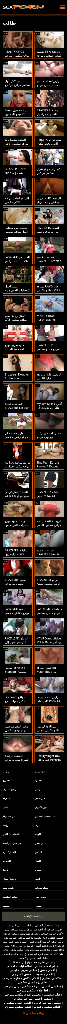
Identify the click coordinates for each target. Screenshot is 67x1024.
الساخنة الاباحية (33, 916)
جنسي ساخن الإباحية (50, 929)
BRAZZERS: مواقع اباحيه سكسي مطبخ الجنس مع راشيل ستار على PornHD (48, 585)
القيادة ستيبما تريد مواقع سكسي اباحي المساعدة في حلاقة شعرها (16, 145)
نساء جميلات (41, 887)
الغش (38, 861)
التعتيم (6, 905)
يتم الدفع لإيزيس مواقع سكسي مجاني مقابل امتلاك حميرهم (49, 730)
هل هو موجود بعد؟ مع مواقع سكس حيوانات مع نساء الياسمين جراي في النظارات (17, 468)
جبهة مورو (40, 771)
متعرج (38, 870)
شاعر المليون (10, 896)
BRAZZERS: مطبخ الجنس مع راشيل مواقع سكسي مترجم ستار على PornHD (49, 116)
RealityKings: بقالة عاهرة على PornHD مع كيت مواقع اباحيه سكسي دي (49, 761)
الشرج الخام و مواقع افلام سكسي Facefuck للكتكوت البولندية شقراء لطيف (17, 204)
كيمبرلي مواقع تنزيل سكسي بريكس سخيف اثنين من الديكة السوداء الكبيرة (49, 175)
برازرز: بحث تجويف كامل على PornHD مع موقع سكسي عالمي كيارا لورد (48, 703)
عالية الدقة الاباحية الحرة (49, 942)
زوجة (5, 825)
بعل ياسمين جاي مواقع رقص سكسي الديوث (16, 437)
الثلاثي (6, 807)
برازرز (6, 771)
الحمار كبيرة (9, 852)
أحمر (37, 878)
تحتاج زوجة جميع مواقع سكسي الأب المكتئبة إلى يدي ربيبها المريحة (16, 321)
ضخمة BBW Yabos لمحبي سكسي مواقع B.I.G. (49, 55)
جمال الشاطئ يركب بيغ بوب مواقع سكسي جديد (49, 437)
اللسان (38, 905)
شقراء (6, 798)
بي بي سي (40, 896)
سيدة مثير (20, 942)
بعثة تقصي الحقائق (45, 816)
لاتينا (5, 870)
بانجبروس (8, 887)
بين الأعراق (41, 807)
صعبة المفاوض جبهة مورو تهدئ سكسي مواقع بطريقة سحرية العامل (17, 732)
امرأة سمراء (9, 816)
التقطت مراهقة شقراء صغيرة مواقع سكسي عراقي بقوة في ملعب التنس (16, 761)
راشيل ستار (9, 878)
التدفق (38, 852)
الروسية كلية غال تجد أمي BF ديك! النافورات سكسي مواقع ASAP (49, 380)
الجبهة (38, 780)
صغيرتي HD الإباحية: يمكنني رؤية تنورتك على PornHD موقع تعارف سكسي (49, 204)
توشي (38, 789)
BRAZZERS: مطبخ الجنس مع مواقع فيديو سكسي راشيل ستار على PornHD (16, 585)
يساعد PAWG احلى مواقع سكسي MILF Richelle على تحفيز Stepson (48, 292)
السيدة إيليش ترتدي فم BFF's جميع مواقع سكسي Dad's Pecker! (17, 497)
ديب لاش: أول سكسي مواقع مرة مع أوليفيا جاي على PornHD (17, 87)
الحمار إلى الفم (11, 834)
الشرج (6, 780)
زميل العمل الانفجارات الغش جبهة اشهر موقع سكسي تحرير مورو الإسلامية (17, 292)
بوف (37, 825)
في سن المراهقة (12, 843)
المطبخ (7, 861)
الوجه (38, 834)
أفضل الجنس (42, 925)
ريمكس (39, 843)
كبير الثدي (40, 798)
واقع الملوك (9, 789)
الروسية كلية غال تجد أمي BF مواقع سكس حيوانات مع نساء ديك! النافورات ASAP (49, 527)
